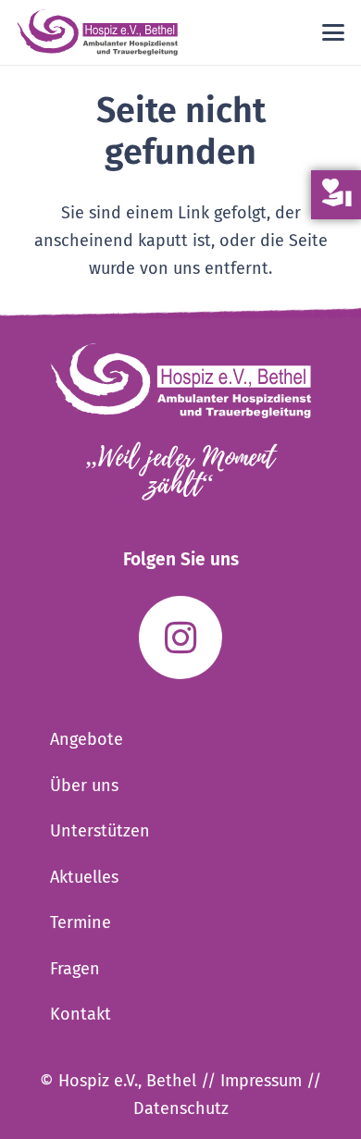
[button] (333, 32)
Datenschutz (181, 1108)
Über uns (84, 785)
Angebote (86, 739)
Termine (80, 922)
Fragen (75, 969)
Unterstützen (100, 831)
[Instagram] (180, 637)
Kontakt (80, 1014)
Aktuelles (84, 877)
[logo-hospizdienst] (97, 32)
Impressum (261, 1081)
